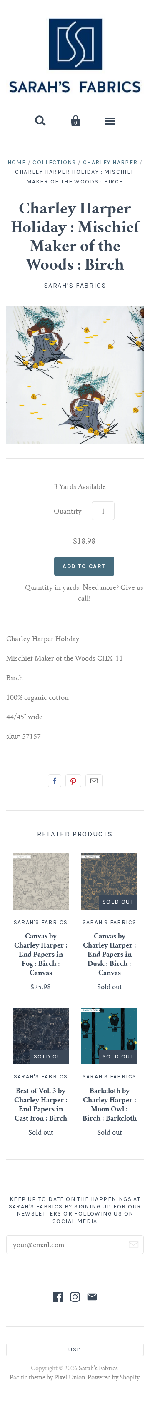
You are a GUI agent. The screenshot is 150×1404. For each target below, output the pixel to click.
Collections (54, 162)
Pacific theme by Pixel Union (47, 1378)
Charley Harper (110, 162)
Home (17, 162)
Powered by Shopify (114, 1378)
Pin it (73, 780)
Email (93, 780)
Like (54, 780)
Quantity (68, 512)
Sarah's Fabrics (75, 285)
